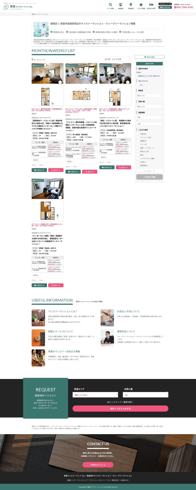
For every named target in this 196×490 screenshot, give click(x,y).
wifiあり (143, 162)
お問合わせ (40, 170)
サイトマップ (82, 480)
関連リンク (71, 480)
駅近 (141, 155)
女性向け (143, 134)
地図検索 (131, 8)
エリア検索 (110, 8)
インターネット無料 (147, 158)
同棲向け (143, 141)
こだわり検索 (141, 8)
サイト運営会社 (113, 480)
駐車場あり (144, 165)
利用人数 (128, 388)
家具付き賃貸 (151, 8)
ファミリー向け (145, 137)
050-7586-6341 (184, 7)
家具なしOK (144, 151)
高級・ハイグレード (147, 148)
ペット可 (143, 144)
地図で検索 (150, 57)
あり (141, 85)
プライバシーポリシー (97, 480)
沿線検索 (120, 8)
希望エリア (79, 388)
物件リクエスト (165, 7)
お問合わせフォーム (98, 465)
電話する (57, 170)
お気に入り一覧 (166, 4)
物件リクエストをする (120, 408)
